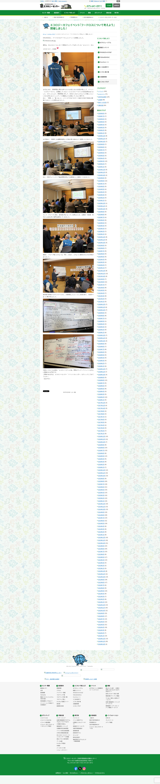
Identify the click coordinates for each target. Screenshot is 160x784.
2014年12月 (101, 504)
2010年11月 (101, 641)
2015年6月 (101, 487)
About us (96, 1)
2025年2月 (101, 164)
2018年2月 (101, 397)
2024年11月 (101, 172)
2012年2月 (101, 599)
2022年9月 (101, 245)
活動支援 (100, 105)
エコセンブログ (51, 34)
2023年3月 (101, 228)
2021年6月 (101, 287)
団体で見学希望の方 (59, 17)
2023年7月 (101, 217)
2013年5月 (101, 557)
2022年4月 (101, 259)
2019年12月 (101, 335)
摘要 (104, 1)
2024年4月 (101, 192)
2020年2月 (101, 329)
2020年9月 (101, 313)
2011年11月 (101, 607)
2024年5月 (101, 189)
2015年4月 (101, 492)
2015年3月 (101, 495)
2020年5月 (101, 321)
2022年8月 (101, 248)
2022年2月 (101, 265)
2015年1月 (101, 501)
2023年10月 (101, 209)
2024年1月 (101, 200)
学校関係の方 (73, 17)
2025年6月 (101, 152)
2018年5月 (101, 388)
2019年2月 (101, 363)
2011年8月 (101, 616)
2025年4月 (101, 158)
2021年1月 (101, 301)
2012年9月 (101, 579)
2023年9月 (101, 211)
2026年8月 (101, 113)
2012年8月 (101, 582)
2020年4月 (101, 324)
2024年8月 (101, 181)
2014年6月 (101, 520)
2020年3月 (101, 327)
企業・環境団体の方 (88, 17)
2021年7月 (101, 284)
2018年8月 (101, 380)
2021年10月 (101, 276)
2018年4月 (101, 391)
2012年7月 (101, 585)
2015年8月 (101, 481)
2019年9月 (101, 343)
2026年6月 (101, 119)
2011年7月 (101, 619)
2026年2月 (101, 130)
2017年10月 (101, 408)
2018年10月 (101, 374)
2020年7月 (101, 318)
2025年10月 (101, 141)
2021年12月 (101, 270)
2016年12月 (101, 436)
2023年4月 (101, 225)
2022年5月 (101, 256)
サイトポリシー (74, 773)
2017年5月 (101, 422)
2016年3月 (101, 461)
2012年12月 (101, 571)
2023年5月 (101, 223)
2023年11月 (101, 206)
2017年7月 (101, 416)
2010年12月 (101, 638)
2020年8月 (101, 315)
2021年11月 (101, 273)
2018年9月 (101, 377)
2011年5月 (101, 624)
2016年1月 (101, 467)
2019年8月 (101, 346)
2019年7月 (101, 349)
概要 (92, 1)
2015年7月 (101, 484)
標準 (56, 1)
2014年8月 (101, 515)
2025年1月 (101, 167)
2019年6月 (101, 352)
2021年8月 (101, 282)
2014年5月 (101, 523)
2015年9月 (101, 478)
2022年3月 (101, 262)
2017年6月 (101, 419)
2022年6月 (101, 254)
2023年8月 (101, 214)
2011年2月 (101, 633)
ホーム (44, 34)
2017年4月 (101, 425)
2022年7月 (101, 251)
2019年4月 (101, 357)
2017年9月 (101, 411)
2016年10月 (101, 442)
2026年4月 (101, 124)
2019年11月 (101, 338)
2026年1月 (101, 133)
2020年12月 (101, 304)
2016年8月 (101, 447)
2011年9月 (101, 613)
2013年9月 (101, 546)
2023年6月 (101, 220)
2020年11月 (101, 307)
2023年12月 (101, 203)
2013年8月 (101, 549)
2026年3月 (101, 127)
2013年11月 (101, 540)
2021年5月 (101, 290)
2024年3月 (101, 195)
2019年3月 (101, 360)
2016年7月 (101, 450)
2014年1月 (101, 534)
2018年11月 (101, 372)
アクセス (109, 5)
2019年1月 (101, 366)
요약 (101, 1)
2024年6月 (101, 186)
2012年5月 (101, 591)
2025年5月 (101, 155)
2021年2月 (101, 299)
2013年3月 (101, 563)
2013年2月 (101, 565)
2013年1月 (101, 568)
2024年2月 (101, 197)
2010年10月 (101, 644)
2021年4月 (101, 293)
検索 (118, 1)
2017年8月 (101, 414)
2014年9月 (101, 512)
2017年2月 (101, 431)
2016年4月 (101, 459)
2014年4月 (101, 526)
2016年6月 (101, 453)
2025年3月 (101, 161)
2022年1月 (101, 268)
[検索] (111, 1)
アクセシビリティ (100, 773)
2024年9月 (101, 178)
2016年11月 (101, 439)
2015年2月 (101, 498)
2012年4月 (101, 593)
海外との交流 (102, 102)
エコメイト (101, 94)
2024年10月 (101, 175)
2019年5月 (101, 355)
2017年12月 (101, 402)
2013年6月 (101, 554)
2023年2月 (101, 231)
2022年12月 (101, 237)
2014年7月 (101, 518)
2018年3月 (101, 394)
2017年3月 (101, 428)
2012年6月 (101, 588)
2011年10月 (101, 610)
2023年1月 (101, 234)
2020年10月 (101, 310)
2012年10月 (101, 577)
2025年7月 (101, 150)
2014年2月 (101, 532)
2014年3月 (101, 529)
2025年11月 (101, 138)
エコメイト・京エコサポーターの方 (108, 17)
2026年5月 (101, 122)
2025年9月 (101, 144)
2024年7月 (101, 183)
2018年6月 (101, 386)
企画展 (100, 99)
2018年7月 (101, 383)
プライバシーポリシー (86, 773)
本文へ (42, 1)
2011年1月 (101, 636)
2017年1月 (101, 433)
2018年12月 (101, 369)
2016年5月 (101, 456)
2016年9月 (101, 445)
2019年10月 (101, 341)
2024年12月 (101, 169)
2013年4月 (101, 560)
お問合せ (116, 5)
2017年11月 (101, 405)
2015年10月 (101, 475)
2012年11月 (101, 574)
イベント (100, 91)
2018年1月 (101, 400)
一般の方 (45, 17)
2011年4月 (101, 627)
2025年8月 (101, 147)
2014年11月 (101, 506)
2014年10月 (101, 509)
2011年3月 (101, 630)
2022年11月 (101, 240)
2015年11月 (101, 473)
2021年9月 (101, 279)
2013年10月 (101, 543)
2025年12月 (101, 136)
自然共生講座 (102, 97)
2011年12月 (101, 605)
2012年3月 (101, 596)
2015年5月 (101, 489)
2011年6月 (101, 621)
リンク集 (65, 773)
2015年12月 (101, 470)
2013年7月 (101, 551)
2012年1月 (101, 602)
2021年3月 (101, 296)
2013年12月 (101, 537)
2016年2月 (101, 464)
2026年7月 (101, 116)
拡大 (53, 1)
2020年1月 (101, 332)
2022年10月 (101, 242)
